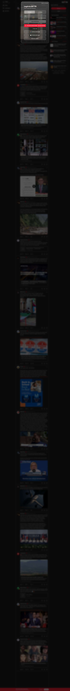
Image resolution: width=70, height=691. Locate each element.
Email (30, 12)
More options (35, 38)
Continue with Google (36, 31)
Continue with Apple (36, 35)
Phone (41, 12)
